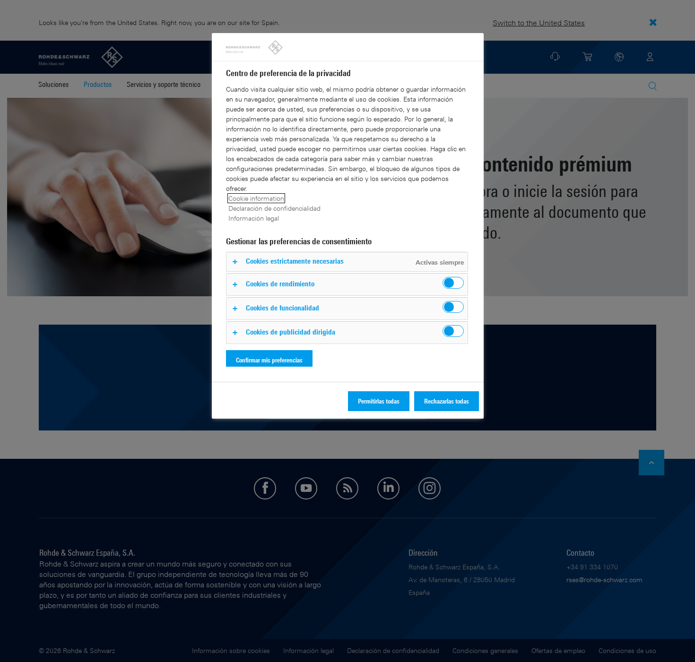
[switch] (453, 283)
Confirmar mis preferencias (269, 360)
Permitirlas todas (379, 401)
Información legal (253, 218)
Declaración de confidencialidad (274, 208)
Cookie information (256, 198)
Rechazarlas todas (446, 401)
